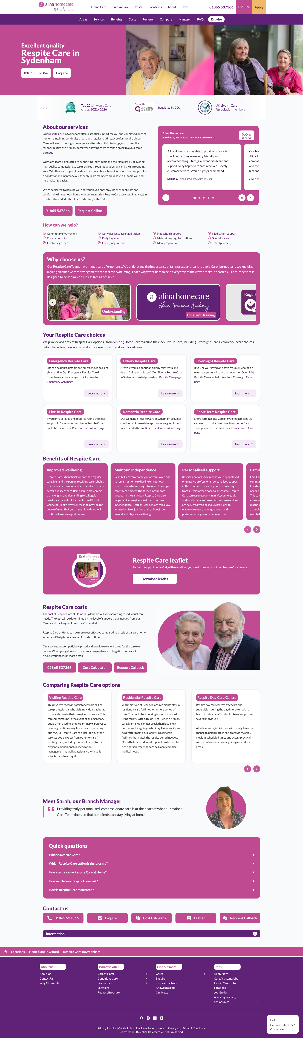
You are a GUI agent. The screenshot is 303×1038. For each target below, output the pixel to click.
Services (99, 19)
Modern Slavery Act (169, 1028)
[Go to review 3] (204, 198)
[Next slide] (250, 302)
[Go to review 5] (213, 198)
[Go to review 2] (199, 198)
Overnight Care (207, 342)
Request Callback (166, 983)
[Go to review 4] (208, 198)
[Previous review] (165, 197)
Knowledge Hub (165, 987)
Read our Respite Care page (164, 377)
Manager (185, 19)
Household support (169, 233)
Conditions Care (108, 978)
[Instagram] (148, 1018)
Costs (138, 7)
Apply (259, 7)
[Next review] (250, 197)
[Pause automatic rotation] (242, 197)
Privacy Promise (106, 1028)
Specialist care (220, 238)
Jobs (185, 7)
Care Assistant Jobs (226, 978)
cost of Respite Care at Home (65, 613)
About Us (45, 973)
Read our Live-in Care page (88, 428)
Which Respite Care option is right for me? (78, 863)
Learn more (98, 394)
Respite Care (56, 133)
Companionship (57, 238)
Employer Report (146, 1028)
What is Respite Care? (64, 855)
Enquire (244, 7)
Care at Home (106, 973)
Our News (162, 992)
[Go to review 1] (195, 198)
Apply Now (221, 973)
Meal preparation (167, 243)
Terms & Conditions (194, 1028)
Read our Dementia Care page (163, 428)
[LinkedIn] (155, 1018)
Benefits (116, 19)
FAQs (201, 19)
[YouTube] (161, 1018)
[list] (151, 302)
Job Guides (221, 992)
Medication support (224, 233)
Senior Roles (221, 1001)
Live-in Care (120, 7)
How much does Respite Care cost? (73, 881)
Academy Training (225, 997)
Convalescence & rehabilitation (121, 233)
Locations (155, 7)
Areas (83, 19)
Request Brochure (109, 992)
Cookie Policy (126, 1028)
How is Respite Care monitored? (71, 890)
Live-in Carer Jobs (225, 983)
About (172, 7)
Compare (166, 19)
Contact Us (46, 978)
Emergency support (114, 243)
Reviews (148, 19)
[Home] (5, 951)
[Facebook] (141, 1018)
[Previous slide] (52, 302)
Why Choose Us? (50, 983)
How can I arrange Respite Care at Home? (78, 872)
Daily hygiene (110, 238)
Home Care (98, 7)
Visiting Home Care (126, 342)
